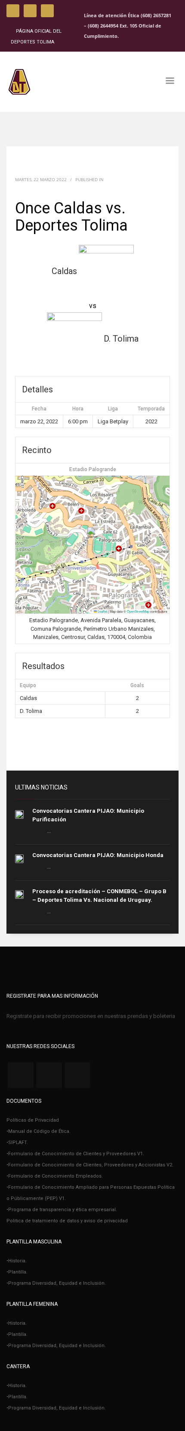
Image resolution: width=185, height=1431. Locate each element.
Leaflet (102, 611)
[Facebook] (12, 10)
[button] (92, 536)
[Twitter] (30, 10)
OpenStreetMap (138, 611)
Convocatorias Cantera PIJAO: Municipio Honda (97, 855)
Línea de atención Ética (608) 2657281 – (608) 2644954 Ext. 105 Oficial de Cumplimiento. (127, 25)
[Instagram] (47, 10)
